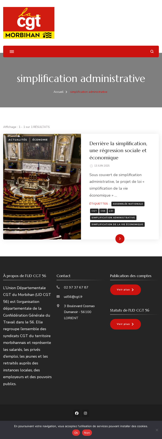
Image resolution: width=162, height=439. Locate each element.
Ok (76, 432)
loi (111, 210)
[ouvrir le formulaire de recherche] (152, 51)
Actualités (17, 139)
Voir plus (123, 289)
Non (87, 432)
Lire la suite (112, 238)
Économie (40, 139)
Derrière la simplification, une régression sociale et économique (118, 150)
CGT (94, 210)
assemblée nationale (128, 203)
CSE (103, 210)
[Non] (157, 430)
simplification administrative (113, 217)
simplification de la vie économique (117, 224)
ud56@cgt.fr (73, 296)
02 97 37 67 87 (76, 287)
